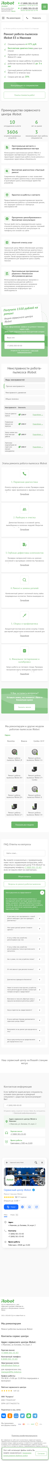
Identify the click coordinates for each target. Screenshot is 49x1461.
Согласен (41, 1453)
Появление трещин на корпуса (9, 424)
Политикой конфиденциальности (25, 1113)
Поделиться (3, 1415)
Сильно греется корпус (10, 415)
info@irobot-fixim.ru (10, 1365)
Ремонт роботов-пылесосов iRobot (17, 1329)
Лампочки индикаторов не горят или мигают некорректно (10, 447)
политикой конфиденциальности (27, 351)
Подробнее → (38, 415)
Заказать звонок (24, 707)
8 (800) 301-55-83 (9, 1359)
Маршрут (13, 1207)
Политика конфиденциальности (24, 1435)
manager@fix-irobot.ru (11, 1372)
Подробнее (24, 494)
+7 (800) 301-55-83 (29, 3)
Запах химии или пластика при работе (11, 434)
